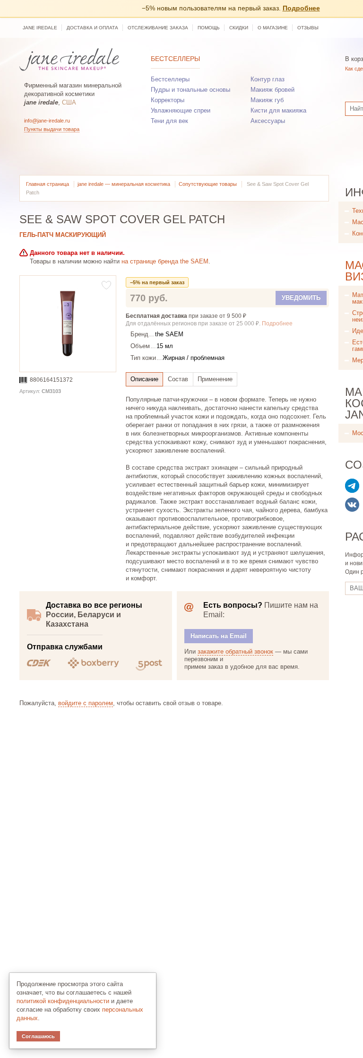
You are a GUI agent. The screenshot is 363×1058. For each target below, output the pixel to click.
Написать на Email (218, 635)
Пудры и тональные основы (190, 89)
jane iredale (40, 27)
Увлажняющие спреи (180, 110)
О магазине (273, 27)
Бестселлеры (175, 58)
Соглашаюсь (38, 1036)
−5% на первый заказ (157, 282)
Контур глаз (268, 79)
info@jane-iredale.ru (47, 120)
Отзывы (308, 27)
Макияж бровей (272, 89)
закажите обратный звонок (235, 651)
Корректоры (167, 100)
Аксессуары (268, 120)
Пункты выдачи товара (51, 129)
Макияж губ (267, 100)
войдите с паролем (85, 703)
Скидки (238, 27)
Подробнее (301, 8)
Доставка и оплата (92, 27)
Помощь (209, 27)
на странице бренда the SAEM (164, 261)
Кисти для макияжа (278, 110)
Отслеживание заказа (158, 27)
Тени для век (169, 120)
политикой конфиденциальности (63, 1001)
